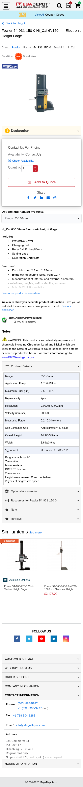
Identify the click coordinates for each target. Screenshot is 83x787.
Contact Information (22, 695)
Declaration (20, 131)
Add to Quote (45, 182)
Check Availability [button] (23, 160)
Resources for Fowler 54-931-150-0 (34, 500)
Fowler (16, 47)
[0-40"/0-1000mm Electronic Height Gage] (62, 555)
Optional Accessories (24, 491)
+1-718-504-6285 (24, 715)
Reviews (16, 518)
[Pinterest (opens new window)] (41, 638)
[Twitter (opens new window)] (29, 638)
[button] (35, 167)
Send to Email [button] (48, 198)
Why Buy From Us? (19, 668)
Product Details (21, 366)
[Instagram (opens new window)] (66, 638)
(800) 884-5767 (28, 703)
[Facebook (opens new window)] (17, 638)
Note (14, 509)
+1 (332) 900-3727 (30, 708)
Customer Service (19, 658)
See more (35, 532)
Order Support (17, 677)
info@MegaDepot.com (30, 725)
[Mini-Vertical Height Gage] (22, 555)
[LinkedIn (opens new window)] (54, 638)
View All (39, 14)
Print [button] (55, 197)
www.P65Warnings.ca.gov (18, 357)
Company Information (22, 686)
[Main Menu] (6, 6)
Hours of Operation (21, 763)
